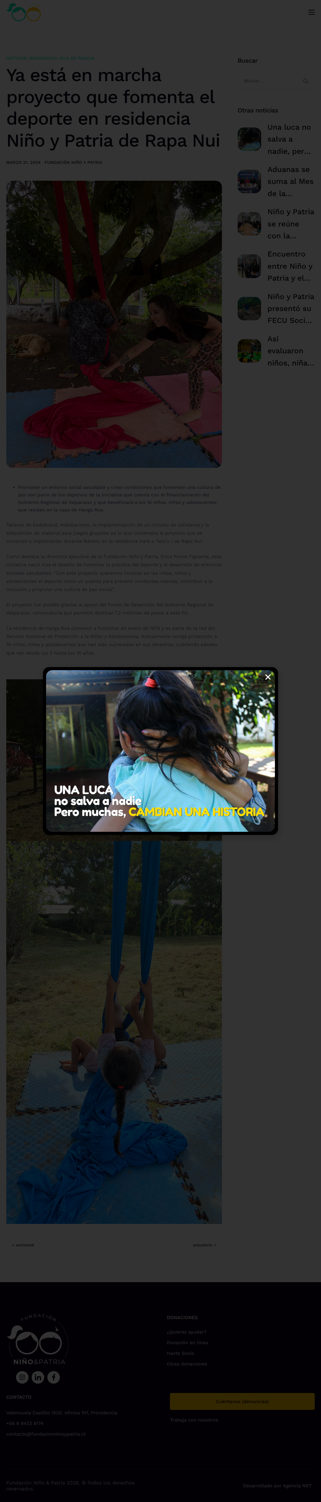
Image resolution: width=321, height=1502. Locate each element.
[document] (160, 751)
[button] (268, 677)
